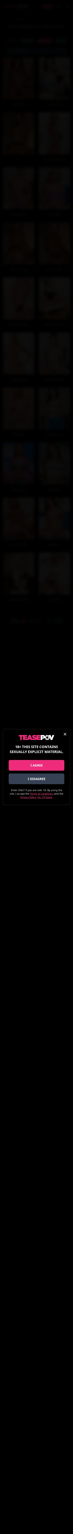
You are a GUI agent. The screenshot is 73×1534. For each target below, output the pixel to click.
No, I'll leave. (45, 797)
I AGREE (36, 765)
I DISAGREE (36, 779)
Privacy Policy (28, 797)
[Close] (65, 734)
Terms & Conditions (41, 793)
